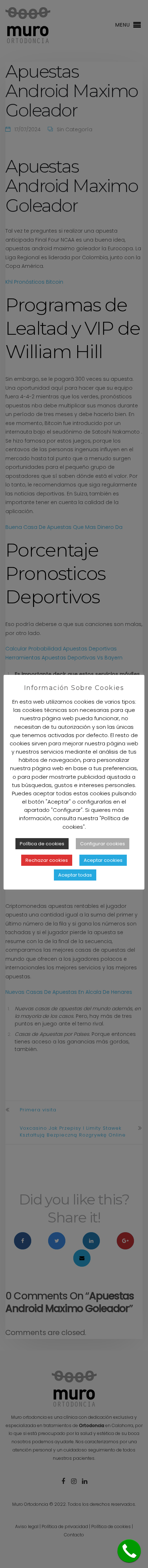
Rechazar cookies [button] (47, 860)
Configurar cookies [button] (102, 843)
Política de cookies (42, 843)
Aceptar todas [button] (75, 875)
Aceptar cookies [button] (103, 860)
